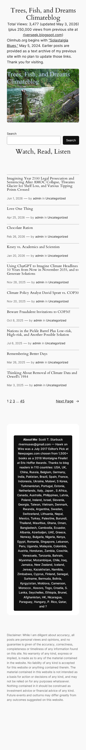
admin (37, 198)
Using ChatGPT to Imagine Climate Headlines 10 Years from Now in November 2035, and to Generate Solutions (42, 270)
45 (22, 401)
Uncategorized (56, 198)
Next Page (67, 401)
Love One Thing (20, 209)
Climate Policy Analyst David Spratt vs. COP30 (43, 293)
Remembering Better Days (27, 354)
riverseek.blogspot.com (42, 35)
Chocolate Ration (20, 228)
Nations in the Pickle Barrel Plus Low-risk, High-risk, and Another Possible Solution (39, 333)
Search (11, 133)
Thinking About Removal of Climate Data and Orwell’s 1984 (42, 375)
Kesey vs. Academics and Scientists (33, 247)
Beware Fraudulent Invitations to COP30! (38, 312)
